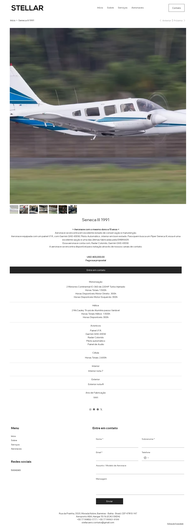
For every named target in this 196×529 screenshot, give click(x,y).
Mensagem (101, 479)
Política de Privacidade (175, 524)
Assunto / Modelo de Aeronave (111, 465)
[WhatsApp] (90, 409)
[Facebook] (94, 409)
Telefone (146, 452)
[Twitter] (101, 409)
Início (13, 436)
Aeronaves (16, 448)
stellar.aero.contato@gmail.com (98, 522)
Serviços (15, 444)
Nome (99, 439)
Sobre (14, 440)
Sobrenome (148, 439)
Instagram (16, 470)
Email (99, 452)
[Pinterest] (97, 409)
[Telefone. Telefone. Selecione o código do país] (146, 458)
